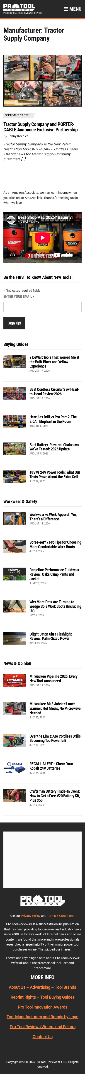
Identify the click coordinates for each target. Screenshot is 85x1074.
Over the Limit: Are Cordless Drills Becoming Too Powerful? (54, 738)
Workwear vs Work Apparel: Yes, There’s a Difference (53, 516)
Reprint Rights (23, 997)
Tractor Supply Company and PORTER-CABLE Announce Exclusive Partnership (40, 127)
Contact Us (43, 1036)
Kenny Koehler (18, 136)
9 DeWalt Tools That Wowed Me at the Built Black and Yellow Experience (54, 362)
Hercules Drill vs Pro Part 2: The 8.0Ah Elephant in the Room (53, 419)
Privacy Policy (30, 916)
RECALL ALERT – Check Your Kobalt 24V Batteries (51, 766)
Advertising (40, 987)
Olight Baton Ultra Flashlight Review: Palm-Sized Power (50, 636)
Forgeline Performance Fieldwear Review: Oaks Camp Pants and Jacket (54, 574)
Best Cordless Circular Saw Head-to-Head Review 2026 (54, 391)
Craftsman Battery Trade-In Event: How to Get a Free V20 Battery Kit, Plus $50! (54, 796)
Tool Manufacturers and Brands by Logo (42, 1016)
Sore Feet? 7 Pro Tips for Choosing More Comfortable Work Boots (55, 544)
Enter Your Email (18, 296)
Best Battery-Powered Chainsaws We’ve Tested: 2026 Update (54, 447)
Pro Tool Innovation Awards (42, 1007)
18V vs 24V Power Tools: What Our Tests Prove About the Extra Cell (54, 474)
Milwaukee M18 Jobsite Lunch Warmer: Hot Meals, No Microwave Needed (55, 708)
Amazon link (33, 198)
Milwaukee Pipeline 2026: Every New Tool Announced (53, 678)
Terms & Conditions (60, 916)
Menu (75, 9)
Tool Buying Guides (57, 997)
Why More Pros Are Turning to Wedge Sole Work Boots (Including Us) (55, 606)
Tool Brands (65, 987)
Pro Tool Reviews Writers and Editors (42, 1026)
